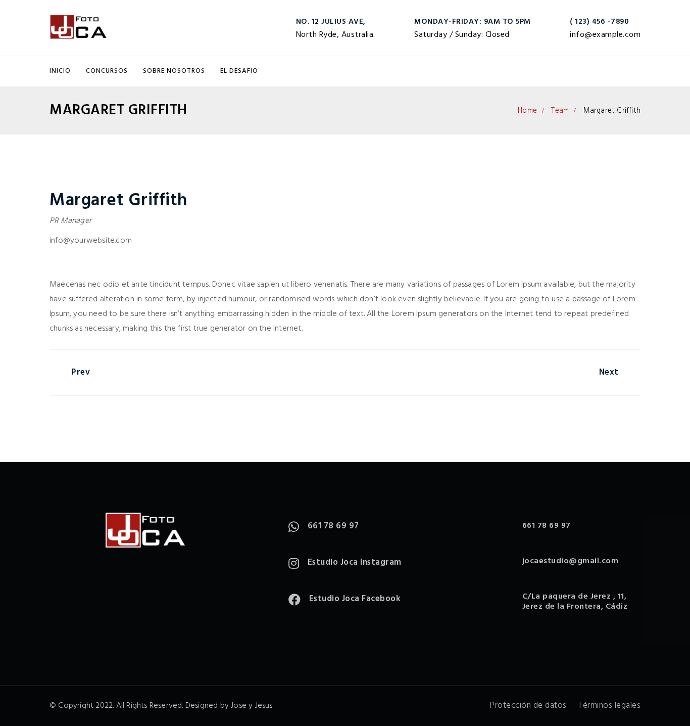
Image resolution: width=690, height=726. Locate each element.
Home (527, 111)
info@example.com (605, 34)
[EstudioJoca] (78, 27)
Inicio (60, 71)
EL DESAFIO (239, 71)
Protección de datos (528, 705)
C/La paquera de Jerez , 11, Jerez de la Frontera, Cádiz (575, 601)
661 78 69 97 (333, 526)
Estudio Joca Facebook (355, 599)
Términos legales (609, 705)
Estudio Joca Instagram (355, 562)
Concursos (107, 71)
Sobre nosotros (174, 71)
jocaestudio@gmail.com (570, 561)
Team (560, 111)
